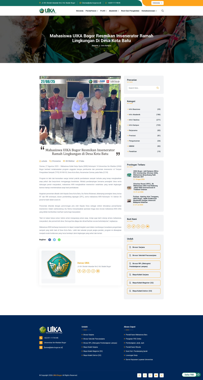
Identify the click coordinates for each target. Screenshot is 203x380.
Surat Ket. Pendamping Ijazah (136, 351)
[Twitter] (54, 239)
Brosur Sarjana (138, 247)
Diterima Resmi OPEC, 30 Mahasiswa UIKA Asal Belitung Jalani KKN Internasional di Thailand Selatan (145, 187)
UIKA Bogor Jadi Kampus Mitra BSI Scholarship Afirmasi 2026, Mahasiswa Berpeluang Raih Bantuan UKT (145, 174)
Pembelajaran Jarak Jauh (134, 343)
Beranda (79, 11)
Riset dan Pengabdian (130, 11)
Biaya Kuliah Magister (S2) (143, 283)
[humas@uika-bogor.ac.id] (91, 3)
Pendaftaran (91, 11)
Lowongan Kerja (131, 355)
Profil (102, 11)
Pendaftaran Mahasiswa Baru (136, 335)
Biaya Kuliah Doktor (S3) (142, 291)
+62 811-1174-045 (51, 338)
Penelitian (144, 151)
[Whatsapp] (59, 239)
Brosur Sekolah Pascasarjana (144, 255)
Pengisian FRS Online (133, 339)
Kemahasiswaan (148, 11)
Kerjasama (144, 130)
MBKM (144, 146)
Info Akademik (144, 115)
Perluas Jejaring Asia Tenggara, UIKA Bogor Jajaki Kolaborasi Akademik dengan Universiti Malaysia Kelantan (146, 199)
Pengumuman (144, 141)
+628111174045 (114, 3)
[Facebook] (49, 239)
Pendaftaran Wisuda (133, 347)
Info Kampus (106, 46)
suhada (44, 161)
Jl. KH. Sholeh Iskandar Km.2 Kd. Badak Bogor (58, 3)
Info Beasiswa (144, 109)
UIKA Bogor (57, 375)
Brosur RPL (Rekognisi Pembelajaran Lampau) (140, 265)
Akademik (113, 11)
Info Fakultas (144, 120)
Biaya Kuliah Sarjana (140, 275)
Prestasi (144, 136)
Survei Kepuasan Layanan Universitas (139, 360)
